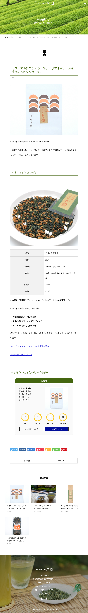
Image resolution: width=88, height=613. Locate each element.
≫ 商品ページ (56, 429)
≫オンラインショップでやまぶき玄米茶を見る (29, 346)
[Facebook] (46, 599)
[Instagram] (42, 599)
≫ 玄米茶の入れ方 (31, 429)
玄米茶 (12, 77)
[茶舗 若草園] (44, 3)
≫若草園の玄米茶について (21, 355)
